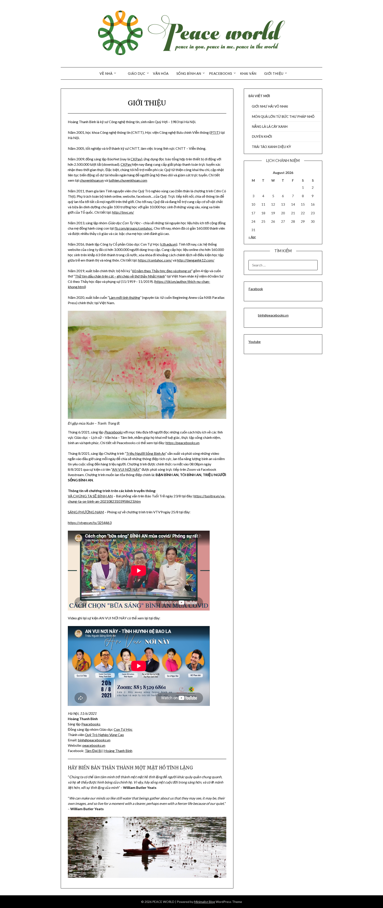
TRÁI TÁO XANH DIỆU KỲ (271, 147)
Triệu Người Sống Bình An (145, 453)
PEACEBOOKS (220, 73)
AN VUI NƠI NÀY (126, 469)
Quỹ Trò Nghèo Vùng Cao (104, 735)
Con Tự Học (123, 729)
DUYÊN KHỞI (262, 136)
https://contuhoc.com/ (155, 260)
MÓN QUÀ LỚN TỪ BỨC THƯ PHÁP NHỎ (283, 116)
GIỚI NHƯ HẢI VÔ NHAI (270, 106)
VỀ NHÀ (106, 73)
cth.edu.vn (168, 244)
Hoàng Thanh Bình (118, 750)
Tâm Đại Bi (93, 750)
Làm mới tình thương (124, 297)
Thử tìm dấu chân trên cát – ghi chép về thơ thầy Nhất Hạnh (120, 276)
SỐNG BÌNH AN (188, 73)
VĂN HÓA (161, 73)
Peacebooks (113, 432)
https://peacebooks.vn (182, 443)
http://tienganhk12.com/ (195, 260)
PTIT (215, 132)
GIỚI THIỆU (273, 73)
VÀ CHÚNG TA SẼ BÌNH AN (90, 496)
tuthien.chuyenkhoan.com (128, 180)
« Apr (252, 237)
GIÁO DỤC (136, 73)
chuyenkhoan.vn (92, 180)
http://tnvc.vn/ (123, 212)
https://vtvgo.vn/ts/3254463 (89, 522)
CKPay (136, 159)
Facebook (255, 289)
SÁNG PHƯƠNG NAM (86, 512)
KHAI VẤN (248, 73)
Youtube (254, 342)
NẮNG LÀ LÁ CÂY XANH (269, 126)
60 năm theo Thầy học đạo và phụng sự (161, 271)
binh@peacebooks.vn (273, 315)
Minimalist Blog (204, 902)
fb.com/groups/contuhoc (133, 228)
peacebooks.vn (99, 740)
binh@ (83, 740)
